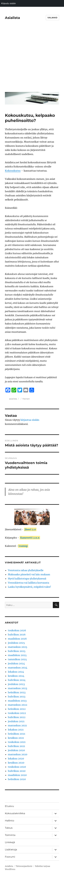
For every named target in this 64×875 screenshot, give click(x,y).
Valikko (52, 17)
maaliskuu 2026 (17, 638)
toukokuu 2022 (17, 713)
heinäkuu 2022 (17, 708)
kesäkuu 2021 (16, 737)
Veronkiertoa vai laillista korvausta (28, 582)
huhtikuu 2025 (16, 651)
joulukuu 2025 (16, 642)
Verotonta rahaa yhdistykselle (25, 570)
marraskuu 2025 (17, 646)
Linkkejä (10, 842)
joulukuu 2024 (16, 663)
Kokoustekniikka (15, 813)
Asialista (12, 18)
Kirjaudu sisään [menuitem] (8, 3)
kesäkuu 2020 (16, 762)
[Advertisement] (32, 58)
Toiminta (10, 835)
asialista (13, 399)
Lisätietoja (11, 849)
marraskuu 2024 (17, 667)
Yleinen (26, 399)
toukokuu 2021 (16, 742)
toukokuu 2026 (17, 630)
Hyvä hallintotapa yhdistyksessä (27, 578)
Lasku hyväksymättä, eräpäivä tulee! (29, 586)
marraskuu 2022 (17, 704)
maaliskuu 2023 (17, 700)
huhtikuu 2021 (16, 746)
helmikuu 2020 (17, 779)
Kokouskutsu (13, 170)
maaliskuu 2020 (17, 775)
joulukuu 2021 (16, 721)
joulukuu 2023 (16, 684)
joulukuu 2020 (16, 750)
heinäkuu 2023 (16, 692)
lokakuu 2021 (16, 729)
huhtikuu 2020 (16, 770)
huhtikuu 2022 (16, 717)
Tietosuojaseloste (24, 866)
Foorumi (10, 856)
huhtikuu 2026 (17, 634)
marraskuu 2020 (17, 754)
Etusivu (9, 806)
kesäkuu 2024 (16, 675)
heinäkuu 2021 (16, 733)
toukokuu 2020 (17, 766)
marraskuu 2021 (17, 725)
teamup (23, 545)
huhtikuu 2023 (16, 696)
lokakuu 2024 (16, 671)
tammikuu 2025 (17, 659)
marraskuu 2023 (17, 688)
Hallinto (9, 820)
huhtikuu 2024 (16, 680)
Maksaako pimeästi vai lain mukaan (29, 574)
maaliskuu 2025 (17, 655)
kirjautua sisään (30, 419)
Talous (9, 827)
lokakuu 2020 (16, 758)
